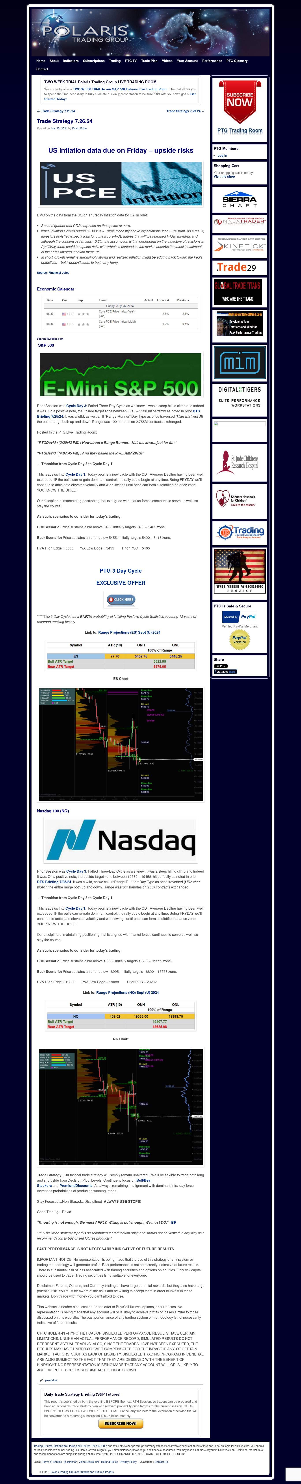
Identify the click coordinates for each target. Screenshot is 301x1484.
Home (40, 60)
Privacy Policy (128, 1462)
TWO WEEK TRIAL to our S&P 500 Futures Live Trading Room (120, 89)
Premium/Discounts (76, 1185)
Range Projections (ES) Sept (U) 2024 (129, 632)
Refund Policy (109, 1462)
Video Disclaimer (89, 1462)
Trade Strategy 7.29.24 (185, 111)
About (54, 60)
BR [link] (174, 1222)
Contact (42, 69)
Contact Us (161, 1462)
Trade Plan (149, 60)
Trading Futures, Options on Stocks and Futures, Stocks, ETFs (70, 1446)
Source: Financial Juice (53, 272)
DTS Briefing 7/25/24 (54, 881)
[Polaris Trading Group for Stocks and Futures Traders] (150, 32)
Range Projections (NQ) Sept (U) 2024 (127, 992)
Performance (212, 60)
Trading (115, 60)
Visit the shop (224, 176)
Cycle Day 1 (75, 474)
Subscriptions (94, 60)
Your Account (187, 60)
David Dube (79, 128)
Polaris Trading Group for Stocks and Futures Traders (82, 1472)
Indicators (71, 60)
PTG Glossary (237, 60)
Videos (167, 60)
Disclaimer (70, 1462)
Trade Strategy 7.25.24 (56, 111)
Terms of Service (52, 1462)
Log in (222, 155)
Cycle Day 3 (76, 405)
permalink (51, 1380)
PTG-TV (131, 60)
